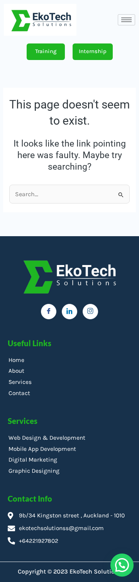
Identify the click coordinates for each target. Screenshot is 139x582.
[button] (122, 565)
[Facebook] (48, 311)
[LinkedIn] (69, 311)
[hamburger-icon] (126, 19)
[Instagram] (90, 311)
